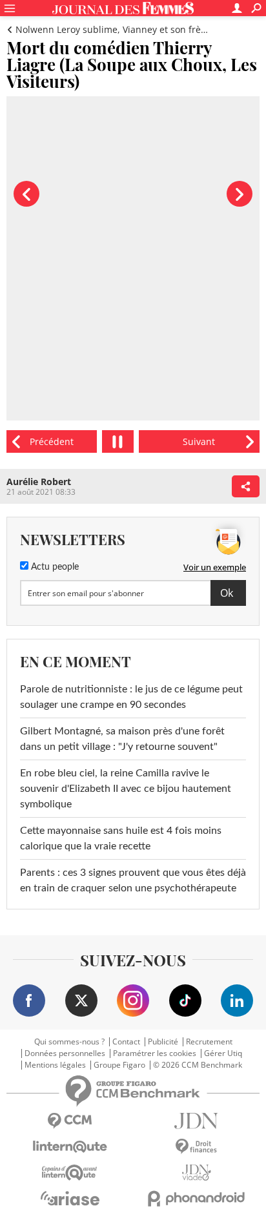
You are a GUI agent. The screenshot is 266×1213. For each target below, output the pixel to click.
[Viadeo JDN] (196, 1173)
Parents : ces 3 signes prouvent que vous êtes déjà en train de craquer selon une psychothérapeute (133, 880)
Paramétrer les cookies (154, 1053)
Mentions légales (55, 1065)
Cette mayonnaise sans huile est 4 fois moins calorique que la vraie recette (120, 838)
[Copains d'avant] (69, 1173)
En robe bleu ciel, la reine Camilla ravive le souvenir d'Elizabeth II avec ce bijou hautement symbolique (125, 788)
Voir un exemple (214, 567)
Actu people (53, 567)
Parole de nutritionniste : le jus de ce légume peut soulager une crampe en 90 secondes (131, 697)
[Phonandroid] (196, 1198)
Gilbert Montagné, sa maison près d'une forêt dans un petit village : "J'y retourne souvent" (122, 739)
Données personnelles (65, 1053)
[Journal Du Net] (196, 1121)
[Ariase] (69, 1198)
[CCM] (69, 1121)
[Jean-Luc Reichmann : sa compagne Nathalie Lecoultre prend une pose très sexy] (51, 441)
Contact (126, 1041)
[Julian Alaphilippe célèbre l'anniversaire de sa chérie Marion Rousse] (199, 441)
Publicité (163, 1041)
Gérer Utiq (223, 1053)
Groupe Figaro (119, 1065)
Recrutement (209, 1041)
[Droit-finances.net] (196, 1147)
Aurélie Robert (38, 481)
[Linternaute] (69, 1147)
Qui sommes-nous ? (69, 1041)
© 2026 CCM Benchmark (197, 1065)
